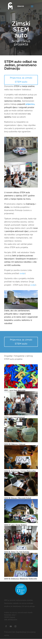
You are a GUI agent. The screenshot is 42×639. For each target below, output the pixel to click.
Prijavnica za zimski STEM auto (21, 80)
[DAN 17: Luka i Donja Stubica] (21, 511)
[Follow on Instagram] (15, 626)
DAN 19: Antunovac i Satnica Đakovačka (20, 471)
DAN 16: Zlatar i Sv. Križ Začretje (16, 552)
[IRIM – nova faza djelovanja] (21, 376)
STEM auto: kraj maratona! (14, 417)
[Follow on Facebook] (6, 626)
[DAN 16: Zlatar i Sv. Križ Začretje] (21, 538)
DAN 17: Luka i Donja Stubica (15, 525)
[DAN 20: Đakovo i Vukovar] (21, 430)
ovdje (22, 273)
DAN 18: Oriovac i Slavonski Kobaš (17, 498)
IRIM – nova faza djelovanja (14, 390)
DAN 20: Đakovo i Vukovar (14, 444)
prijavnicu (30, 104)
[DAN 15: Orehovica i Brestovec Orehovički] (21, 565)
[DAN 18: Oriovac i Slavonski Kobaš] (21, 484)
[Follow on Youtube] (11, 626)
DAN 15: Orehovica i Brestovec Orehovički (20, 579)
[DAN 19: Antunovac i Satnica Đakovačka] (21, 457)
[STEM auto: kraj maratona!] (21, 403)
